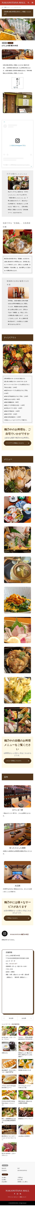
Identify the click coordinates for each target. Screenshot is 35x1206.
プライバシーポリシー (13, 1197)
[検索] (28, 2)
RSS (20, 1193)
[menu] (32, 2)
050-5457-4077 (13, 963)
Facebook (14, 1193)
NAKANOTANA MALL (17, 1190)
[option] (17, 29)
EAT (4, 42)
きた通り (4, 1177)
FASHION (4, 1170)
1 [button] (15, 38)
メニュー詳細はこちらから (13, 760)
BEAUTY (4, 1168)
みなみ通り (10, 42)
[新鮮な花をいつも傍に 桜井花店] (10, 1018)
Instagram (17, 1193)
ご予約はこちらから (12, 918)
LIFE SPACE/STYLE (22, 1170)
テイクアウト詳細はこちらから (15, 443)
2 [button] (17, 38)
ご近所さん (20, 1177)
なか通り (4, 1179)
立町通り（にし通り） (23, 1181)
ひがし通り (20, 1179)
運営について (23, 1197)
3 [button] (19, 38)
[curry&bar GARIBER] (25, 1018)
